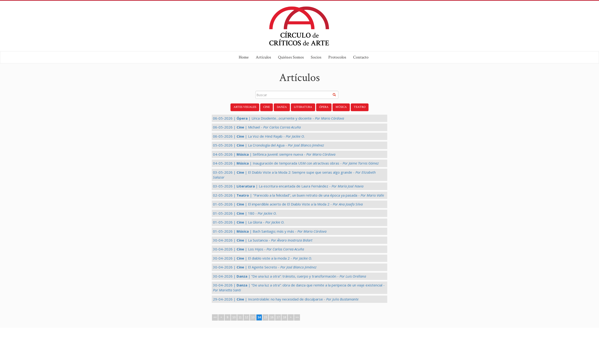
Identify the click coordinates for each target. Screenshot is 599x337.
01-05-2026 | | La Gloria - (249, 222)
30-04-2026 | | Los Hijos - (258, 249)
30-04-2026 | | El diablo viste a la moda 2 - (262, 258)
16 (272, 317)
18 (284, 317)
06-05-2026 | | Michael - (257, 127)
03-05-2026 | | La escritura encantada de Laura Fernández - (288, 186)
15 (265, 317)
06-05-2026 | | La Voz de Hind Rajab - (259, 136)
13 (253, 317)
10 (234, 317)
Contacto (361, 57)
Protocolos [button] (337, 57)
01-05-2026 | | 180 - (245, 213)
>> (297, 317)
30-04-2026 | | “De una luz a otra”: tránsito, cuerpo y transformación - (289, 276)
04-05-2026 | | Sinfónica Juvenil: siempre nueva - (274, 154)
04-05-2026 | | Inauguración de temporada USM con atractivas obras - (296, 163)
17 (278, 317)
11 (240, 317)
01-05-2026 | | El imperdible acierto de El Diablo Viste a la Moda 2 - (288, 204)
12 (246, 317)
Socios (316, 57)
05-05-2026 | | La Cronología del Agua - (268, 145)
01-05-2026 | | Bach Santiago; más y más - (269, 231)
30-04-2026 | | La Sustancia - (262, 240)
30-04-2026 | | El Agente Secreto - (265, 267)
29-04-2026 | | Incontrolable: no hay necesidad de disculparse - (285, 299)
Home (244, 57)
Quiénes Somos (291, 57)
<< (215, 317)
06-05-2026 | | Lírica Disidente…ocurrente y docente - (278, 118)
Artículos (263, 57)
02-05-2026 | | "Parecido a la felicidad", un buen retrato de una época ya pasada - (298, 195)
